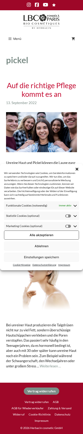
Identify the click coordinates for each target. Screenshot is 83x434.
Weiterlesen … (50, 366)
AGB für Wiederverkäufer (27, 408)
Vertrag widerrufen (41, 391)
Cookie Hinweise (21, 264)
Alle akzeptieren (41, 235)
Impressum (64, 264)
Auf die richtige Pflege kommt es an (41, 89)
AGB (56, 402)
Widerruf (19, 414)
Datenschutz (62, 414)
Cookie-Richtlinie (40, 414)
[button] (77, 169)
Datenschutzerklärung (44, 264)
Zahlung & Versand (60, 408)
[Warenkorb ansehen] (73, 39)
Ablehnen (42, 246)
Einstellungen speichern (41, 257)
